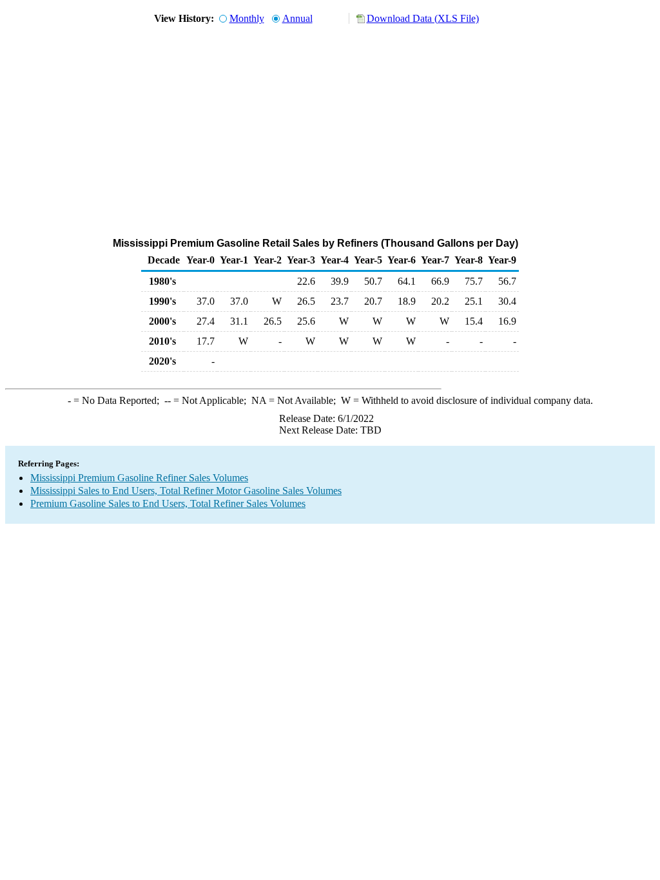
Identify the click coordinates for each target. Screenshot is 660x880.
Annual (297, 18)
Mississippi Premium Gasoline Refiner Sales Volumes (139, 477)
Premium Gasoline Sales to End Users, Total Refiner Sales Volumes (168, 503)
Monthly (246, 18)
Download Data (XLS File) (423, 18)
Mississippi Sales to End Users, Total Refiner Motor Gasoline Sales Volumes (186, 490)
